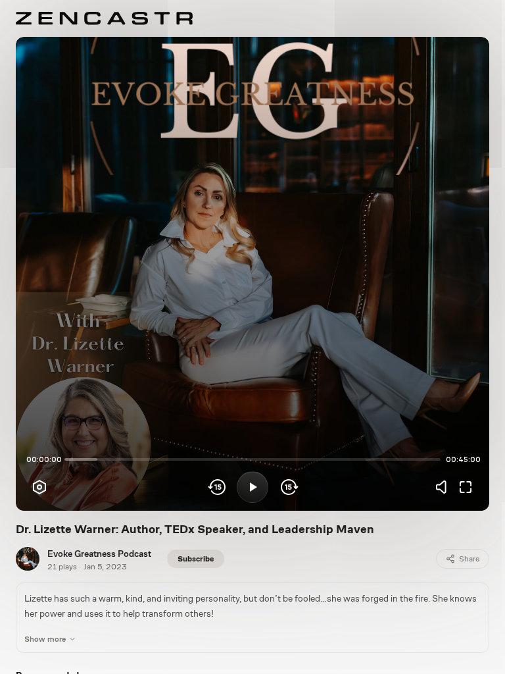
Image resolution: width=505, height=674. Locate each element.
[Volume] (444, 487)
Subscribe (196, 558)
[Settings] (39, 487)
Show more (45, 639)
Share (469, 558)
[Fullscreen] (465, 487)
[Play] (252, 487)
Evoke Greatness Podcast (99, 553)
